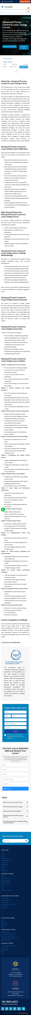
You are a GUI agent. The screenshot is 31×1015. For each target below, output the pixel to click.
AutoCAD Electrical (6, 900)
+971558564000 (18, 974)
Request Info (23, 67)
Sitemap (3, 868)
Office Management (6, 940)
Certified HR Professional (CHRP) (9, 938)
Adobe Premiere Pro (6, 884)
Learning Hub (4, 858)
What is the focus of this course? (13, 802)
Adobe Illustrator (5, 882)
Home (2, 852)
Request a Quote (24, 47)
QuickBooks (4, 924)
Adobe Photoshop (5, 878)
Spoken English (5, 949)
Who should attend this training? (13, 806)
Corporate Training (6, 860)
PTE (2, 953)
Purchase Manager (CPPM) (8, 936)
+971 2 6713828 (8, 1)
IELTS (2, 951)
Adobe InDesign (5, 880)
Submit (15, 731)
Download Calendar (9, 46)
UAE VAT (3, 926)
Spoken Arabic (4, 947)
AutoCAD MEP (5, 902)
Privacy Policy (4, 870)
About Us (3, 854)
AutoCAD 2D (4, 898)
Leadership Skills (5, 932)
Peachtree (3, 922)
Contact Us (4, 866)
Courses (3, 856)
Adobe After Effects (6, 890)
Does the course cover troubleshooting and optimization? (14, 822)
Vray (2, 888)
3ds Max (3, 876)
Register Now (7, 788)
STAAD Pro (4, 908)
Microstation (4, 906)
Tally (2, 920)
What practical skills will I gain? (12, 811)
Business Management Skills (8, 934)
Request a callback (25, 1)
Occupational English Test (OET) (9, 945)
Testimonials (4, 862)
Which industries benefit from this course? (13, 816)
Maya (2, 886)
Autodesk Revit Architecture (8, 904)
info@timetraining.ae (17, 976)
